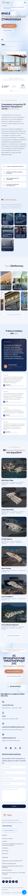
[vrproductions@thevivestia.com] (3, 724)
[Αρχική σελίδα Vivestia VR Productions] (6, 2)
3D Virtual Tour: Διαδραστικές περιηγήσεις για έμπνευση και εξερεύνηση (13, 844)
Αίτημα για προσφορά (8, 830)
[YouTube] (10, 881)
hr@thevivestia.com (9, 738)
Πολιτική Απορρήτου (6, 892)
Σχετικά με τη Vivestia (7, 838)
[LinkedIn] (16, 881)
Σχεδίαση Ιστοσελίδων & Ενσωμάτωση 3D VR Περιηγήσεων (12, 866)
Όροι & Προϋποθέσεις (16, 892)
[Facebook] (3, 881)
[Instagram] (6, 881)
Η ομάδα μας (5, 848)
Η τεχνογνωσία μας (7, 30)
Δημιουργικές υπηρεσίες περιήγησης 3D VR (12, 860)
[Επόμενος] (23, 314)
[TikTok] (13, 881)
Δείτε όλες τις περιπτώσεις (13, 635)
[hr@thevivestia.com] (3, 734)
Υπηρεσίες (4, 841)
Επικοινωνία (5, 853)
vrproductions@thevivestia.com (14, 676)
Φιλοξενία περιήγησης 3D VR (9, 863)
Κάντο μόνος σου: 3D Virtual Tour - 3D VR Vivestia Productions (13, 873)
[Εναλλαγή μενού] (25, 2)
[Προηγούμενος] (4, 314)
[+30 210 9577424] (3, 702)
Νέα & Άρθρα (5, 850)
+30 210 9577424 (15, 686)
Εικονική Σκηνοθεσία (7, 870)
